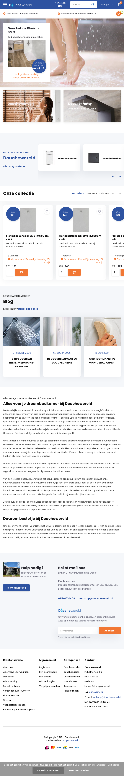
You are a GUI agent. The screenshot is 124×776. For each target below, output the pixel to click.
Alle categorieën (12, 166)
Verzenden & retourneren (16, 690)
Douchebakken (72, 671)
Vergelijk (14, 255)
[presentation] (113, 176)
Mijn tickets (45, 676)
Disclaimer (8, 676)
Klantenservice (11, 695)
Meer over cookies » (79, 770)
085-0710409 (66, 598)
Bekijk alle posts (28, 309)
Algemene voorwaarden (16, 671)
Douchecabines (72, 676)
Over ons (8, 667)
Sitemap (7, 700)
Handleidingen (71, 690)
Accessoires (70, 686)
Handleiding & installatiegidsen (19, 709)
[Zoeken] (93, 4)
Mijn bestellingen (48, 671)
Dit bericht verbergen (48, 770)
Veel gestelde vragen (14, 704)
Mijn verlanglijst (47, 681)
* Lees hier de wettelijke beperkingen (74, 637)
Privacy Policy (10, 681)
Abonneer (109, 630)
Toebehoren (70, 681)
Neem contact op (16, 587)
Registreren (45, 667)
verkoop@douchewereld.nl (96, 598)
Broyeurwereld (70, 740)
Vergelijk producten (49, 686)
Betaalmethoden (12, 686)
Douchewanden (72, 667)
